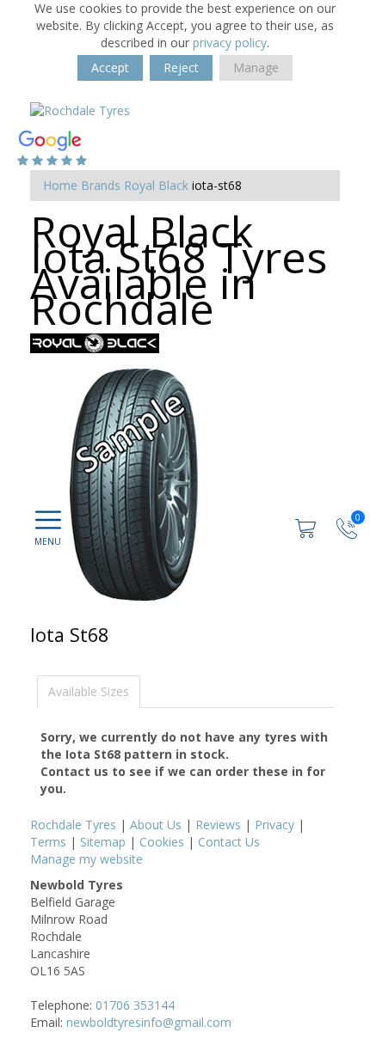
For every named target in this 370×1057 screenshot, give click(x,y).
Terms (48, 842)
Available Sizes (88, 691)
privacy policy (230, 42)
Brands (100, 185)
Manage (256, 67)
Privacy (274, 824)
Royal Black (156, 185)
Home (60, 185)
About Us (156, 824)
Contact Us (229, 842)
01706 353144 (135, 1005)
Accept (110, 67)
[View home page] (80, 109)
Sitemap (103, 842)
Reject (181, 67)
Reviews (218, 824)
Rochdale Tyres (73, 824)
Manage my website (86, 859)
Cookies (161, 842)
